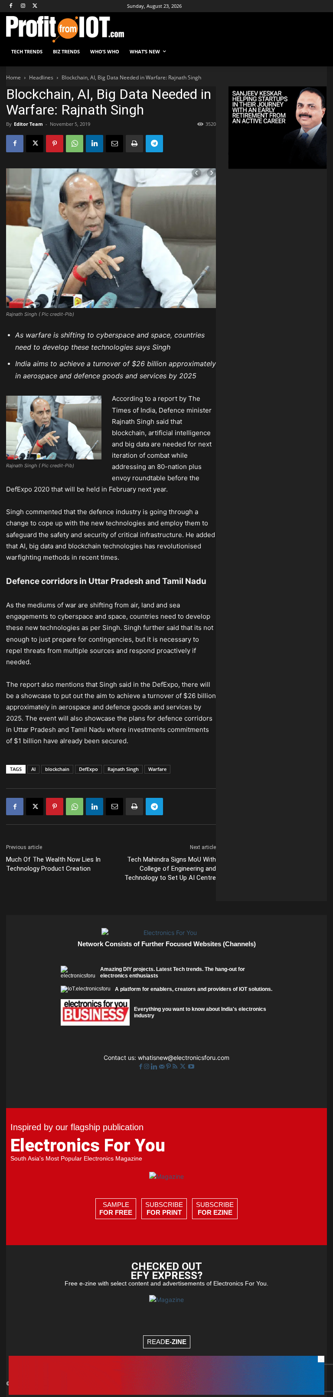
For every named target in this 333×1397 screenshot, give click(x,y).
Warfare (157, 769)
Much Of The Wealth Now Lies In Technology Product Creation (53, 864)
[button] (317, 52)
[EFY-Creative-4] (166, 1392)
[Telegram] (154, 143)
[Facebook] (11, 6)
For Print (164, 1212)
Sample (115, 1208)
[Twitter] (183, 1066)
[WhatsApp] (74, 143)
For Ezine (215, 1212)
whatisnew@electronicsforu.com (183, 1057)
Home (13, 77)
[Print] (134, 143)
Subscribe (164, 1208)
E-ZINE (175, 1341)
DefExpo (88, 769)
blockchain (57, 769)
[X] (35, 6)
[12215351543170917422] (277, 166)
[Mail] (162, 1066)
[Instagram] (23, 6)
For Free (115, 1212)
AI (33, 769)
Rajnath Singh (123, 769)
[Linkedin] (94, 143)
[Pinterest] (54, 143)
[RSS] (176, 1066)
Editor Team (28, 124)
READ (166, 1341)
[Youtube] (191, 1066)
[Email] (114, 143)
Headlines (41, 77)
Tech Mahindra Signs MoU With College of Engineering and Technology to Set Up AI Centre (170, 869)
